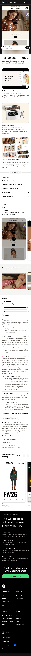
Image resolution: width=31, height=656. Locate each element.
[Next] (28, 268)
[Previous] (24, 268)
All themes (15, 418)
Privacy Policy (6, 641)
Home (3, 605)
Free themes (19, 598)
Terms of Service (6, 637)
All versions (13, 435)
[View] (14, 281)
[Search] (24, 2)
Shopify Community (7, 621)
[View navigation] (28, 2)
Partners (18, 618)
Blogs (3, 624)
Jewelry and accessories (5, 601)
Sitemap (4, 649)
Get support (6, 418)
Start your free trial (15, 576)
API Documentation (7, 618)
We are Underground (9, 65)
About (17, 615)
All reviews (6, 315)
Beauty (4, 598)
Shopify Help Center (7, 615)
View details (5, 435)
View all (18, 455)
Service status (20, 624)
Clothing (4, 595)
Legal (17, 621)
